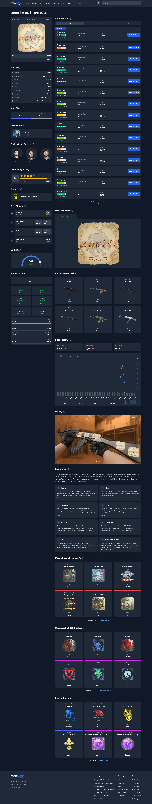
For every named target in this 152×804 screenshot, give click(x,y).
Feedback (121, 783)
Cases (62, 3)
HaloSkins (62, 101)
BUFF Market (63, 191)
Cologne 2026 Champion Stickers (104, 789)
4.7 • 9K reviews (61, 37)
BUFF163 (62, 45)
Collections (70, 3)
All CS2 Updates (136, 799)
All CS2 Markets (136, 795)
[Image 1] (97, 462)
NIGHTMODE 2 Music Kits (101, 795)
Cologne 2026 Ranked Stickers (103, 780)
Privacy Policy (122, 792)
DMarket (62, 180)
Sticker (49, 73)
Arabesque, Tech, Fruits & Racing (103, 783)
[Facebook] (18, 784)
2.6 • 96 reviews (61, 50)
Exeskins (62, 90)
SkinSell (61, 135)
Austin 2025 (47, 76)
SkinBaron (62, 79)
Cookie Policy (122, 795)
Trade (127, 23)
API (119, 780)
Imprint (120, 799)
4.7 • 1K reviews (61, 196)
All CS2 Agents (136, 792)
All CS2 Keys (135, 789)
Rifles (41, 3)
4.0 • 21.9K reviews (62, 185)
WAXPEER (62, 146)
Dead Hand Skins (99, 799)
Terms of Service (123, 789)
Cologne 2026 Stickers (100, 792)
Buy (69, 23)
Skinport (62, 67)
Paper (49, 87)
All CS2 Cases (136, 786)
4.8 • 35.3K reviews (62, 72)
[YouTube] (22, 784)
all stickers (104, 761)
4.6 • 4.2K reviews (62, 84)
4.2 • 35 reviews (61, 95)
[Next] (139, 439)
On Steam (48, 19)
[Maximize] (139, 221)
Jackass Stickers (99, 786)
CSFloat (61, 124)
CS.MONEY (63, 32)
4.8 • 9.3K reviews (62, 129)
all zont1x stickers (104, 621)
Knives (48, 3)
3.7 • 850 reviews (62, 117)
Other (86, 3)
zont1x (49, 83)
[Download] (58, 460)
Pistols (27, 3)
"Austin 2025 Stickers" (44, 101)
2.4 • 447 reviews (62, 151)
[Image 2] (100, 462)
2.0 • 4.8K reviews (62, 162)
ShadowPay (63, 112)
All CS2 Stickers (136, 783)
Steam (61, 158)
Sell (98, 23)
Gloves (55, 3)
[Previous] (58, 439)
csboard (61, 169)
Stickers (79, 3)
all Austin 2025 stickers (104, 691)
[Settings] (99, 3)
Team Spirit (47, 80)
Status (119, 786)
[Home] (17, 3)
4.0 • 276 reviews (62, 106)
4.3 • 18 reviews (61, 174)
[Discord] (12, 784)
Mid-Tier (34, 3)
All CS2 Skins (136, 780)
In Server (32, 19)
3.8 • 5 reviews (61, 140)
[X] (15, 784)
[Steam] (25, 784)
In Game (16, 19)
